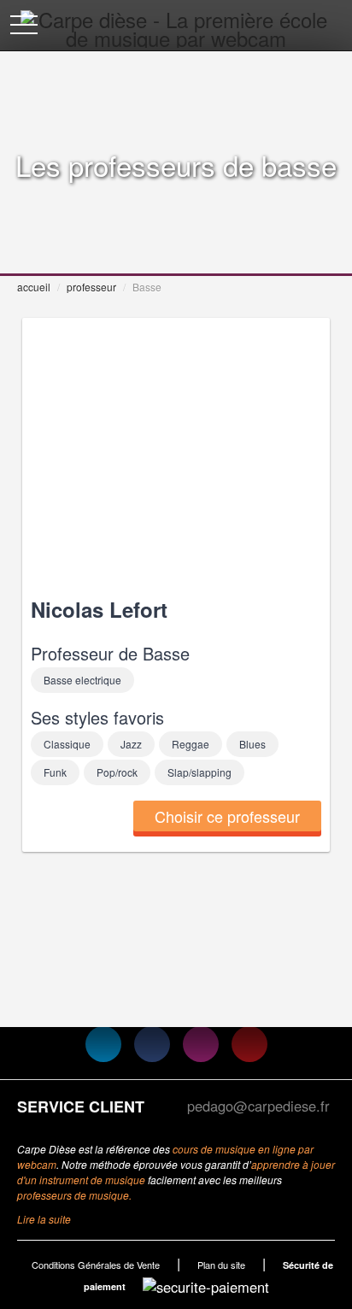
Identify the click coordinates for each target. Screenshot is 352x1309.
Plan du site (221, 1264)
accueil (33, 286)
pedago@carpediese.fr (258, 1105)
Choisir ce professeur (227, 816)
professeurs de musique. (74, 1195)
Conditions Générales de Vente (96, 1264)
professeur (91, 286)
